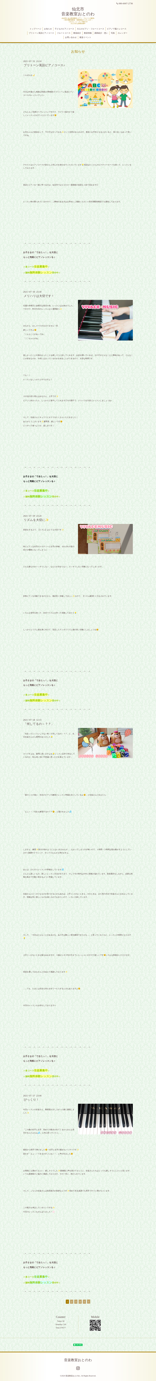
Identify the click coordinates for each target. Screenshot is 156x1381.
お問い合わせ (71, 37)
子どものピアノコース (64, 29)
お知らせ (48, 29)
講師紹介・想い (101, 33)
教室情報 (88, 33)
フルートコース (63, 33)
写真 (113, 33)
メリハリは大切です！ (39, 295)
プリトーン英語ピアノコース (41, 33)
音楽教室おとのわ (78, 1360)
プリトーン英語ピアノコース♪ (44, 65)
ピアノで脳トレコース (116, 29)
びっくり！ (31, 1099)
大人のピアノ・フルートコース (90, 29)
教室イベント (85, 37)
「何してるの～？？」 (39, 724)
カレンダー (122, 33)
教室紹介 (77, 33)
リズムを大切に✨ (36, 520)
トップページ (35, 29)
